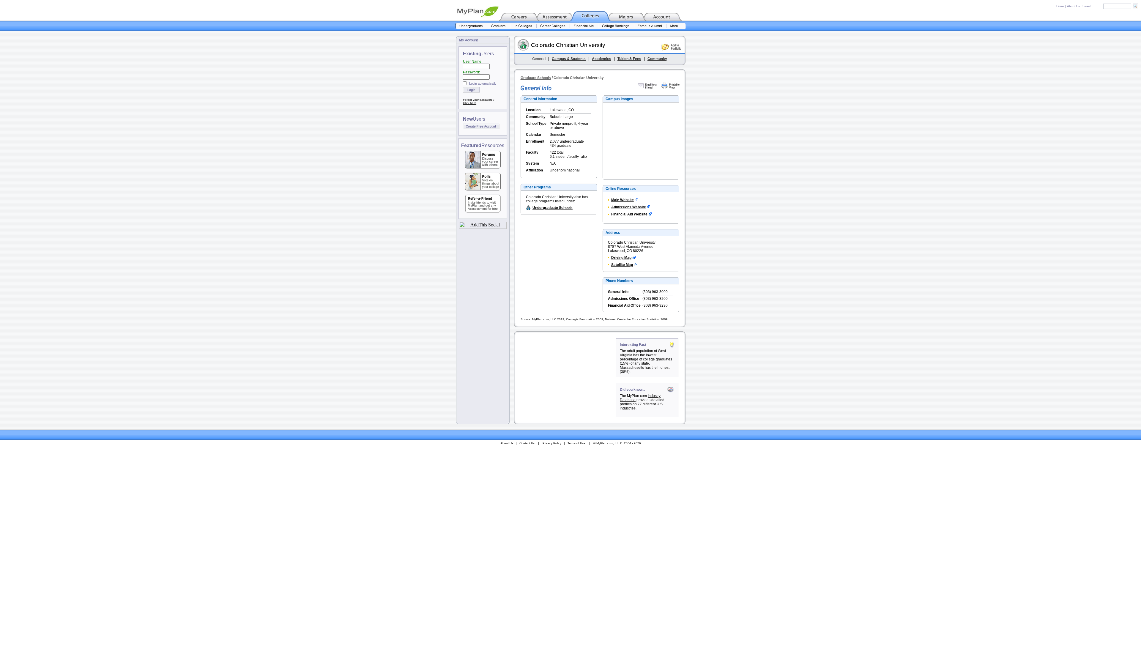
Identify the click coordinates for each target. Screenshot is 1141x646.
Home (1060, 6)
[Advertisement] (565, 375)
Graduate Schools (536, 78)
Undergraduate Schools (552, 208)
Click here (469, 103)
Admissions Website (628, 207)
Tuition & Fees (629, 59)
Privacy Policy (552, 443)
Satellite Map (622, 265)
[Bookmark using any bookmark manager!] (483, 227)
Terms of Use (576, 443)
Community (657, 59)
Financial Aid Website (629, 214)
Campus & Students (569, 59)
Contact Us (527, 443)
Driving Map (621, 258)
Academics (601, 59)
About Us (1073, 6)
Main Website (622, 200)
